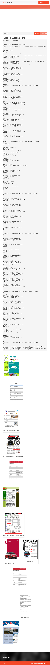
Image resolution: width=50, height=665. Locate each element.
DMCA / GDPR (40, 663)
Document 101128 (30, 561)
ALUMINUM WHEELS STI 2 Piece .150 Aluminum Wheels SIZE (13, 535)
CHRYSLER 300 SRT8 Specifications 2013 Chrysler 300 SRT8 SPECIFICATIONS (16, 482)
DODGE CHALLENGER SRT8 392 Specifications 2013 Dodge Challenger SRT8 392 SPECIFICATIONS (19, 589)
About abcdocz (34, 663)
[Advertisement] (25, 20)
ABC (7, 2)
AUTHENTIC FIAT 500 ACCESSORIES (10, 563)
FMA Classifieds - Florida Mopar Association (11, 430)
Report (37, 33)
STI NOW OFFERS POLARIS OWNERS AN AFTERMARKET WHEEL (13, 456)
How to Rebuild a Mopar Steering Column (11, 509)
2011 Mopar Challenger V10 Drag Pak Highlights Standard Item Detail (16, 404)
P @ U (11, 645)
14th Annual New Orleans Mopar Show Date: (11, 377)
